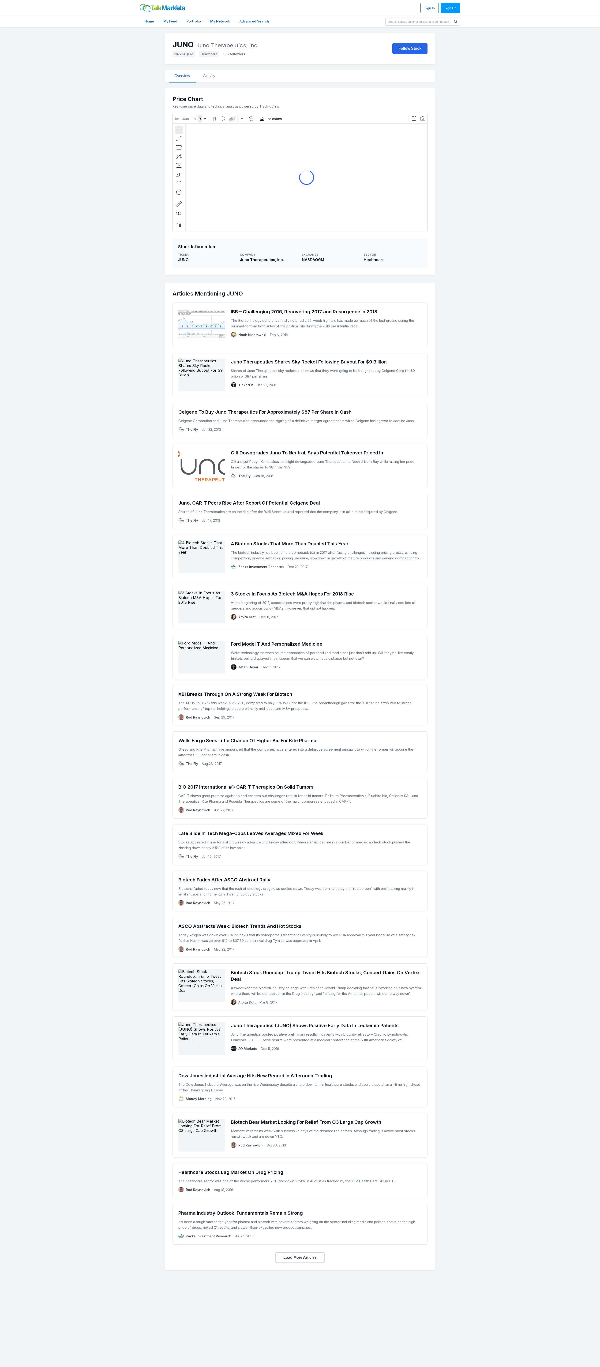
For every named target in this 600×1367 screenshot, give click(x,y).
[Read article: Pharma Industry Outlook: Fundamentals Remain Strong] (300, 1224)
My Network (220, 21)
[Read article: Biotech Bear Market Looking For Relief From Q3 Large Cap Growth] (300, 1135)
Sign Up (450, 8)
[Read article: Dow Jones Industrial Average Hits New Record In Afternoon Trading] (300, 1087)
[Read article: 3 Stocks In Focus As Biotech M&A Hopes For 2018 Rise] (300, 607)
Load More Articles (300, 1257)
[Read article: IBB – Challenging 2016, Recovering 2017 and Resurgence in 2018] (300, 325)
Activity (209, 76)
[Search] (455, 21)
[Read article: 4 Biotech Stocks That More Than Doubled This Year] (300, 557)
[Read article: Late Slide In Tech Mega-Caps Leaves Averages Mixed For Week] (300, 844)
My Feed (170, 21)
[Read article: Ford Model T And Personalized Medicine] (300, 657)
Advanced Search (254, 21)
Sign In (429, 8)
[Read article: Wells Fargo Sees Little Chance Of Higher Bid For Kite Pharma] (300, 752)
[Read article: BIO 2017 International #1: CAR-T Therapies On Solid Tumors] (300, 798)
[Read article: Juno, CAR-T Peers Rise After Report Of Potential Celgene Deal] (300, 511)
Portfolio (194, 21)
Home (149, 21)
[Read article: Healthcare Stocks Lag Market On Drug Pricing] (300, 1180)
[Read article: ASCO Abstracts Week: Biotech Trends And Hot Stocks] (300, 937)
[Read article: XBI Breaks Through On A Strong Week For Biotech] (300, 705)
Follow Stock (409, 48)
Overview (182, 76)
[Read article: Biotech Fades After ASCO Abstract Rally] (300, 891)
